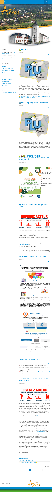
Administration (4, 482)
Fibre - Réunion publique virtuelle (26, 460)
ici (2, 58)
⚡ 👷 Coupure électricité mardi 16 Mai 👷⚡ (28, 462)
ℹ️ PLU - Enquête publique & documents (33, 102)
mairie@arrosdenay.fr (24, 244)
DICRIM (3, 90)
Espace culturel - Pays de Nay (29, 359)
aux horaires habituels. (9, 53)
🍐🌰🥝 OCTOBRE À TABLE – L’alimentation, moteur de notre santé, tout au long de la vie (34, 158)
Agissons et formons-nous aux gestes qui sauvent (33, 205)
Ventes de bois (5, 85)
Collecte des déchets (6, 83)
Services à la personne (7, 79)
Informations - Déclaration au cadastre (32, 256)
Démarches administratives (8, 70)
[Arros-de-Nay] (4, 2)
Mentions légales (11, 482)
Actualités (4, 66)
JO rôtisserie (22, 456)
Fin (20, 473)
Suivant (45, 470)
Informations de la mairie (7, 68)
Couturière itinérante (23, 458)
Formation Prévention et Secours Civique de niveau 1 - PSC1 (34, 379)
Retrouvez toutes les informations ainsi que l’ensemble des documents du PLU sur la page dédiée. (34, 97)
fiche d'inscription (40, 416)
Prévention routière (6, 88)
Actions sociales (5, 81)
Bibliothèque (4, 75)
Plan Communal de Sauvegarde (9, 92)
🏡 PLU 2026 (23, 50)
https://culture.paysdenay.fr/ (44, 371)
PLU (3, 77)
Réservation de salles (6, 72)
